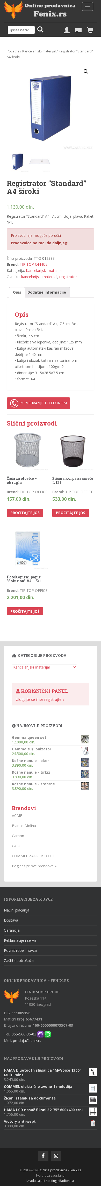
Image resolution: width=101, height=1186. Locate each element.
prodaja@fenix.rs (27, 1040)
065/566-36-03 (24, 1034)
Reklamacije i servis (20, 940)
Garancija (12, 930)
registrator (68, 276)
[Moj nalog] (67, 30)
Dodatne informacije (46, 292)
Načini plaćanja (16, 910)
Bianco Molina (24, 825)
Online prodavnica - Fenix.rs (60, 1170)
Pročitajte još (25, 512)
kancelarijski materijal (39, 276)
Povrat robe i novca (20, 950)
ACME (17, 815)
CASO (16, 845)
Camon (18, 835)
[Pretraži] (40, 30)
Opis (17, 292)
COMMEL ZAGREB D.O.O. (33, 855)
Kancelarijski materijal (39, 51)
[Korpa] (90, 30)
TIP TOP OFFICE (33, 264)
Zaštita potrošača (19, 960)
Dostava (11, 920)
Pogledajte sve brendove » (34, 865)
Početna (13, 51)
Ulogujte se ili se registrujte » (40, 699)
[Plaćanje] (78, 30)
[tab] (17, 292)
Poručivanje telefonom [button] (42, 402)
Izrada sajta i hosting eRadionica (50, 1181)
